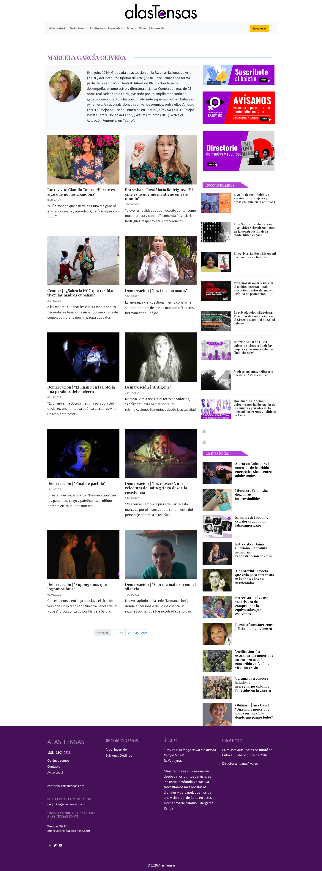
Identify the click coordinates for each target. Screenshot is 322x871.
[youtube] (60, 845)
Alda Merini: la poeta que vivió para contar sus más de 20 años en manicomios (254, 577)
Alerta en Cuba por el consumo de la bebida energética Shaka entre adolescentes (253, 470)
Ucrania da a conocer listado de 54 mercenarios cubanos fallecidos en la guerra (253, 684)
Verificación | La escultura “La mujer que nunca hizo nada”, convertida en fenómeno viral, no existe (254, 660)
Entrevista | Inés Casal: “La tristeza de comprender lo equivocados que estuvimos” (252, 606)
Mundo (131, 28)
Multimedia (157, 28)
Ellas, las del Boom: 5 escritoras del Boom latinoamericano (251, 521)
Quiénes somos (58, 760)
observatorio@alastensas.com (68, 831)
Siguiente (141, 633)
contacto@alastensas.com (65, 786)
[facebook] (50, 845)
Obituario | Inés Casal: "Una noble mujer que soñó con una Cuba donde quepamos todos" (254, 711)
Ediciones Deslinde (119, 755)
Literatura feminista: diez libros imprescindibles (251, 495)
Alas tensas (65, 741)
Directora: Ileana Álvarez (240, 763)
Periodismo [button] (77, 28)
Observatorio (58, 28)
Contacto (53, 766)
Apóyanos (259, 28)
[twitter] (55, 845)
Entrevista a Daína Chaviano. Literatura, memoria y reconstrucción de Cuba (253, 550)
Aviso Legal (55, 772)
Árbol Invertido (116, 749)
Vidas (142, 28)
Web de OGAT (57, 826)
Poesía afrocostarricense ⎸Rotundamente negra (254, 627)
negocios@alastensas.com (66, 804)
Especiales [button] (115, 28)
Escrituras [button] (96, 28)
